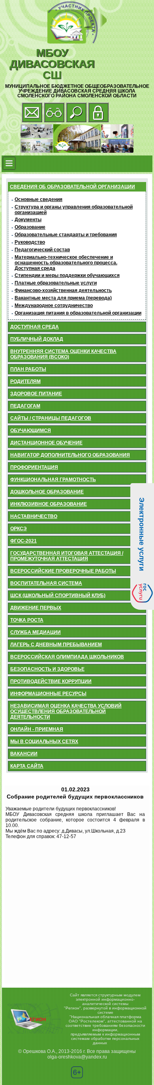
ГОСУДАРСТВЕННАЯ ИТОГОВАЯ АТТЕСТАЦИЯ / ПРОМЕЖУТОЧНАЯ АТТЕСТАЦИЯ (66, 555)
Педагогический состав (42, 249)
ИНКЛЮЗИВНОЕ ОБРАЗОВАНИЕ (48, 504)
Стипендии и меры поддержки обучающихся (67, 275)
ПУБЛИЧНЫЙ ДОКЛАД (36, 339)
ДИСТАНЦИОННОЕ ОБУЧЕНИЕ (46, 443)
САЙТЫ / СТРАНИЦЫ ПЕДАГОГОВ (50, 418)
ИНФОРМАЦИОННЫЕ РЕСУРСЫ (48, 693)
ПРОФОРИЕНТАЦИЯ (34, 467)
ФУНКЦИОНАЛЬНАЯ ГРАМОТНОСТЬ (53, 479)
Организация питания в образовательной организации (78, 313)
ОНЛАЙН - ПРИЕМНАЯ (36, 729)
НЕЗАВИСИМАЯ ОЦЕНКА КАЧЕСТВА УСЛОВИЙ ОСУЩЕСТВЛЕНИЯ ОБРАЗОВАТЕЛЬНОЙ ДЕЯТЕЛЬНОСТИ (66, 711)
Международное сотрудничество (54, 305)
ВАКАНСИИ (24, 754)
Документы (28, 219)
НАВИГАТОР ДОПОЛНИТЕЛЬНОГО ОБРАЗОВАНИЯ (70, 455)
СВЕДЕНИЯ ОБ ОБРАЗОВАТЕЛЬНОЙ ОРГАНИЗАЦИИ (72, 187)
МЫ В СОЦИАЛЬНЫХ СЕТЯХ (44, 741)
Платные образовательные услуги (56, 283)
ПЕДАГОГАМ (25, 406)
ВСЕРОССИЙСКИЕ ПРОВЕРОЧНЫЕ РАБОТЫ (63, 571)
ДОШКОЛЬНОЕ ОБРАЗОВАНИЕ (47, 492)
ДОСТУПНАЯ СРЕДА (34, 327)
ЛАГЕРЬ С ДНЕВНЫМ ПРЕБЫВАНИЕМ (56, 644)
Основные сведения (38, 199)
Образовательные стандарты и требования (66, 234)
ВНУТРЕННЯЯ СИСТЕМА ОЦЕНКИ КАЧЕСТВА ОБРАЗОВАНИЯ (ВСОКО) (63, 354)
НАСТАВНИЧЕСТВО (33, 516)
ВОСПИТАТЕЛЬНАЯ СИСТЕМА (46, 583)
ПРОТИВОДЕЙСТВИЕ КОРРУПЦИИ (51, 681)
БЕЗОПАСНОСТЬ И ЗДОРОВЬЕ (47, 669)
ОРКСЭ (18, 528)
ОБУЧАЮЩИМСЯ (30, 430)
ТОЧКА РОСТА (26, 620)
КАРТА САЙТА (26, 766)
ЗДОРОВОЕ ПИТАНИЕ (36, 393)
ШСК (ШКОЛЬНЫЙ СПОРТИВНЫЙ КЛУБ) (57, 595)
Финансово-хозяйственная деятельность (63, 290)
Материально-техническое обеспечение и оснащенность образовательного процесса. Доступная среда (66, 262)
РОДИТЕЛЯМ (25, 381)
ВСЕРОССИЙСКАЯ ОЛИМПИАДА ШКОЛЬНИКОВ (67, 657)
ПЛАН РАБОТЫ (28, 369)
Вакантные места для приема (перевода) (63, 298)
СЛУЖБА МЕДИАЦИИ (35, 632)
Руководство (30, 242)
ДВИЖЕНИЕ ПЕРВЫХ (35, 608)
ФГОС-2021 (23, 541)
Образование (30, 227)
